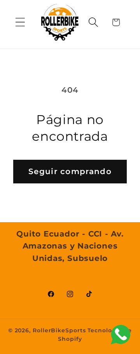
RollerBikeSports (59, 330)
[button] (20, 22)
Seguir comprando (70, 171)
